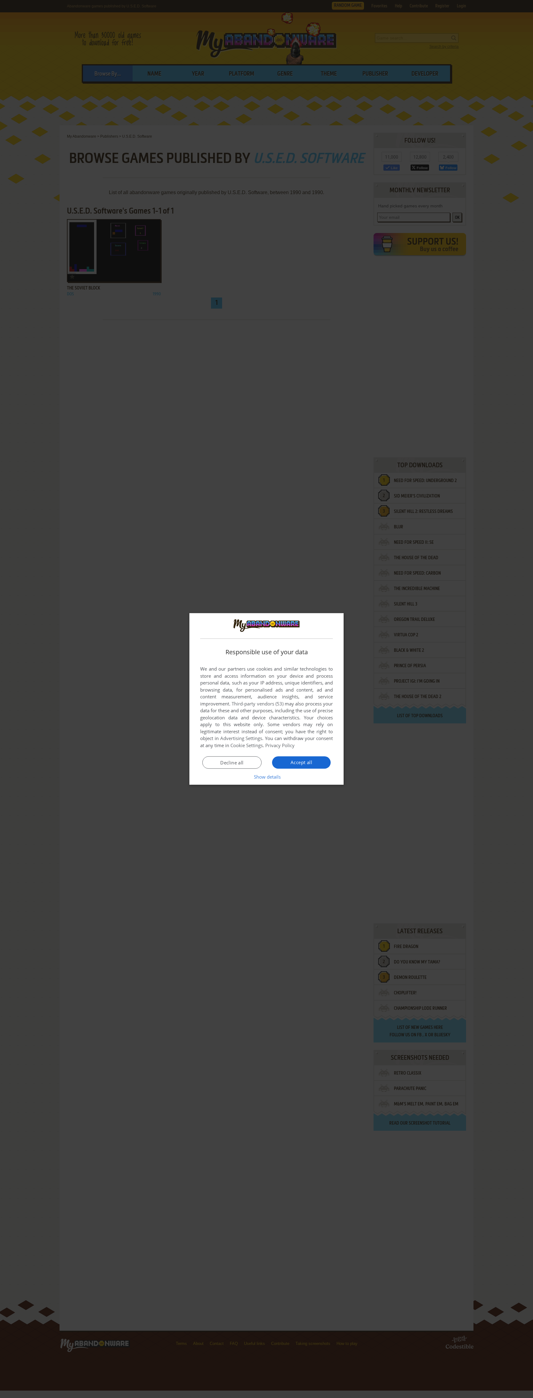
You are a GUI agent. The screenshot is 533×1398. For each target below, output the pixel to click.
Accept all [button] (301, 762)
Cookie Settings (246, 745)
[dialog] (266, 699)
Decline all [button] (231, 762)
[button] (267, 776)
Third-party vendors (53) (257, 704)
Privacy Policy (280, 745)
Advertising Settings (241, 738)
